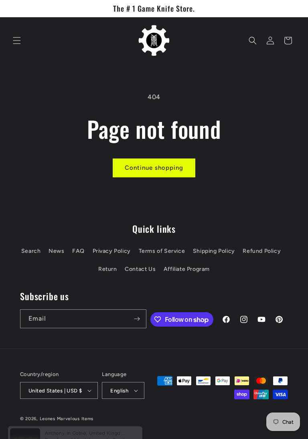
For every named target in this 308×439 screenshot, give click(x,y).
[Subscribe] (137, 318)
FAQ (78, 251)
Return (107, 269)
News (56, 251)
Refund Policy (262, 251)
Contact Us (140, 269)
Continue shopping (154, 167)
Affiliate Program (187, 269)
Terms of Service (162, 251)
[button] (17, 40)
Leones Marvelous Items (66, 418)
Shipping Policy (214, 251)
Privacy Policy (112, 251)
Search (31, 251)
